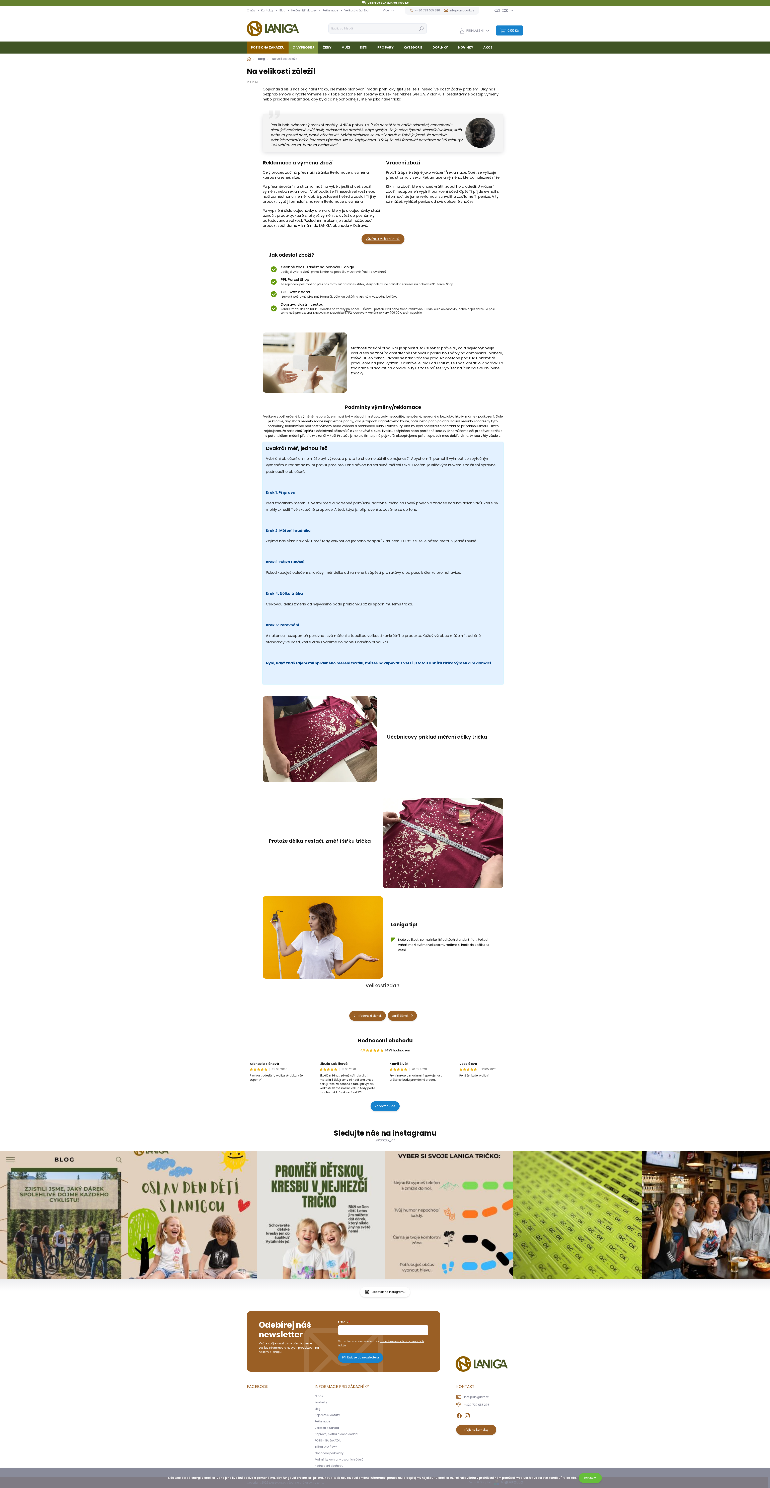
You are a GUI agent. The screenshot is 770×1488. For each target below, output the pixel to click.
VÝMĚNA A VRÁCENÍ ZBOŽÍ (383, 239)
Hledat (421, 28)
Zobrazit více (385, 1106)
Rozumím (590, 1478)
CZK (505, 10)
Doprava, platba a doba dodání (336, 1434)
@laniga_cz (385, 1140)
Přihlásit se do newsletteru (360, 1357)
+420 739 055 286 (476, 1405)
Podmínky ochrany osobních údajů (339, 1460)
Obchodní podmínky (329, 1453)
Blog (282, 10)
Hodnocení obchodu (385, 1040)
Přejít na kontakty (476, 1430)
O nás (251, 10)
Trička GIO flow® (326, 1447)
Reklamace (330, 10)
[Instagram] (467, 1415)
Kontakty (267, 10)
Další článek (400, 1016)
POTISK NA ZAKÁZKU (328, 1440)
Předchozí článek (370, 1016)
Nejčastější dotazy (304, 10)
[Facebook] (459, 1415)
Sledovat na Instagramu (388, 1292)
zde (573, 1478)
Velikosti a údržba (356, 10)
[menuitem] (269, 48)
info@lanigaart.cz (476, 1397)
